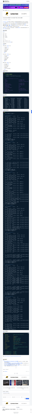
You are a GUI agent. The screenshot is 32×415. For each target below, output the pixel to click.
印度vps (4, 369)
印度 (7, 21)
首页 (3, 10)
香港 (3, 28)
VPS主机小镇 (20, 409)
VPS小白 (17, 409)
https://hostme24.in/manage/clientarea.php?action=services (13, 356)
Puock (17, 413)
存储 (7, 47)
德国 (9, 25)
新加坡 (19, 27)
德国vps (7, 369)
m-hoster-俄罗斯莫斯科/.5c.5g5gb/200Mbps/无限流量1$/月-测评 (13, 363)
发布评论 (28, 398)
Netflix (10, 27)
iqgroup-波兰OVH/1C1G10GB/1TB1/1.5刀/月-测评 (11, 361)
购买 (4, 52)
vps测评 (6, 10)
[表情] (25, 398)
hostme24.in (4, 21)
